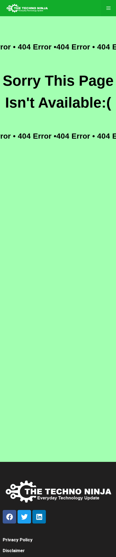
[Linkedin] (39, 516)
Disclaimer (14, 550)
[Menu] (108, 8)
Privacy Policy (18, 539)
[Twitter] (24, 516)
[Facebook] (9, 516)
